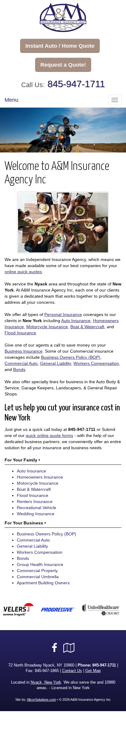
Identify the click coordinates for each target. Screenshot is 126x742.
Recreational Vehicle (36, 507)
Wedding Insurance (35, 513)
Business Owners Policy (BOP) (70, 357)
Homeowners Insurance (40, 477)
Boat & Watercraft (87, 326)
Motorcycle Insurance (47, 326)
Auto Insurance (76, 320)
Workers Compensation (96, 363)
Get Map (93, 671)
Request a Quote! (63, 65)
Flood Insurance (20, 332)
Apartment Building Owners (43, 582)
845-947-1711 (76, 84)
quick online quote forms (49, 435)
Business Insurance (24, 351)
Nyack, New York (46, 682)
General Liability (55, 363)
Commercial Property (37, 570)
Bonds (19, 369)
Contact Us (72, 671)
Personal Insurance (63, 314)
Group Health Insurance (40, 564)
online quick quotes (23, 271)
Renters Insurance (35, 501)
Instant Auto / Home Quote (59, 46)
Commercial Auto (21, 363)
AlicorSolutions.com (41, 699)
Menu (11, 100)
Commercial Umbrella (38, 576)
